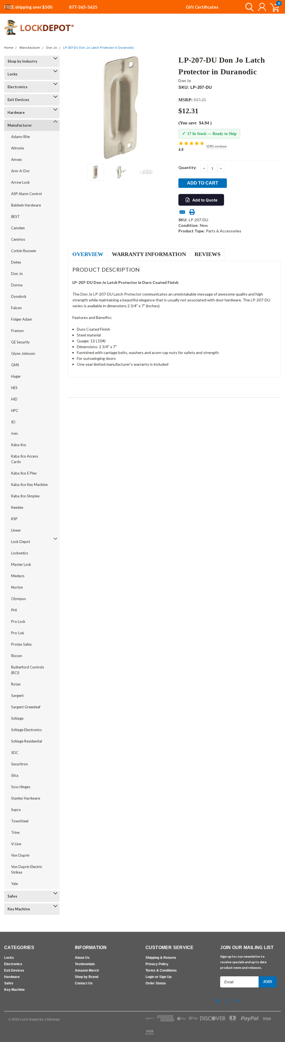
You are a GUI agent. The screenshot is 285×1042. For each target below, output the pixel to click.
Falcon (16, 308)
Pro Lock (18, 621)
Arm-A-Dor (20, 171)
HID (14, 399)
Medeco (17, 576)
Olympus (18, 598)
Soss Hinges (20, 787)
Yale (14, 883)
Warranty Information (149, 254)
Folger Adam (21, 319)
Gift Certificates (202, 6)
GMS (15, 365)
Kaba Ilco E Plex (24, 473)
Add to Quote (204, 200)
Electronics (18, 87)
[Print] (192, 212)
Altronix (17, 148)
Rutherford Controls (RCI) (27, 670)
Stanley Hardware (25, 798)
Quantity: (187, 167)
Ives (14, 433)
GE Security (20, 342)
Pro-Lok (17, 633)
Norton (17, 587)
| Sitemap (52, 1019)
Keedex (17, 507)
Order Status (156, 983)
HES (14, 387)
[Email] (182, 212)
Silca (14, 775)
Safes (12, 896)
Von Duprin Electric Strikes (26, 869)
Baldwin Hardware (26, 205)
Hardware (16, 112)
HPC (14, 410)
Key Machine (19, 909)
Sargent (17, 695)
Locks (13, 74)
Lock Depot (20, 541)
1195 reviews (216, 146)
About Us (82, 958)
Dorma (17, 285)
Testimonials (85, 964)
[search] (248, 7)
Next (167, 107)
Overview (87, 254)
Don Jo (51, 48)
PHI (14, 610)
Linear (16, 530)
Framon (17, 330)
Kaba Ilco (18, 445)
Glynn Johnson (23, 353)
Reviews (207, 254)
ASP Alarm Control (26, 193)
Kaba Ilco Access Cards (24, 459)
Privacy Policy (157, 964)
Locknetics (19, 553)
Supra (16, 809)
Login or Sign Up (158, 977)
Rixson (16, 655)
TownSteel (19, 821)
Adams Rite (20, 136)
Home (8, 48)
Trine (15, 832)
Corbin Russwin (23, 251)
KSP (14, 519)
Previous (74, 107)
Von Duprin (20, 855)
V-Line (16, 844)
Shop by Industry (22, 61)
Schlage (17, 718)
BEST (15, 216)
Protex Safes (21, 644)
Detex (16, 262)
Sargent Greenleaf (25, 707)
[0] (272, 7)
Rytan (16, 684)
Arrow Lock (20, 182)
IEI (13, 422)
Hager (16, 376)
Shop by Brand (86, 977)
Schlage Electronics (26, 730)
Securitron (19, 764)
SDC (14, 752)
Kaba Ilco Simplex (25, 496)
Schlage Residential (26, 741)
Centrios (18, 239)
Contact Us (84, 983)
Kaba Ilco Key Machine (29, 484)
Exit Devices (18, 99)
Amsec (16, 159)
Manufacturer (29, 48)
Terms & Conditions (161, 970)
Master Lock (21, 564)
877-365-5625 (83, 6)
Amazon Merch (87, 970)
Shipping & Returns (161, 958)
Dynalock (18, 296)
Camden (18, 228)
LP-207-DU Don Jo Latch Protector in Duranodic (98, 48)
